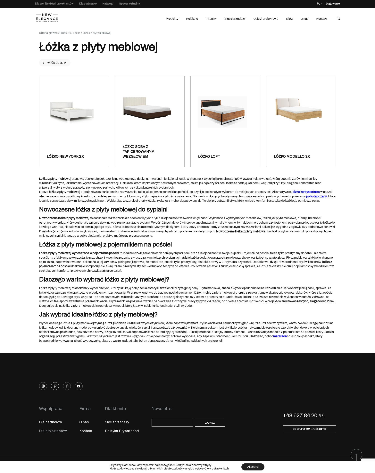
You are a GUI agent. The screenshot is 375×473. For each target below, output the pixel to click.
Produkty (172, 18)
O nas (304, 18)
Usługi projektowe (265, 18)
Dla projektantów (53, 431)
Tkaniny (211, 18)
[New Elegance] (47, 19)
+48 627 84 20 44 (304, 415)
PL (318, 3)
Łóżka (76, 32)
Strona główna (48, 32)
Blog (289, 18)
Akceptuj (253, 466)
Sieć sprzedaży (235, 18)
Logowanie (333, 3)
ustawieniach (220, 468)
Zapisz (210, 422)
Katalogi (108, 3)
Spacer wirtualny (129, 3)
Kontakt (321, 18)
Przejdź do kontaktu (309, 429)
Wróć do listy (57, 63)
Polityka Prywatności (122, 431)
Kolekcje (192, 18)
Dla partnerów (88, 3)
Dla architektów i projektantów (54, 3)
